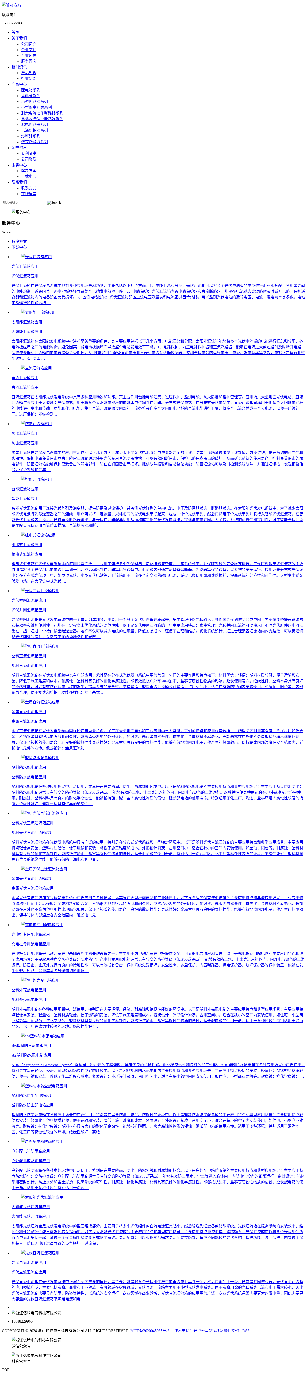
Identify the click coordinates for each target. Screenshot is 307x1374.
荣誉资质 (19, 148)
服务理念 (28, 61)
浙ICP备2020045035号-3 (149, 1331)
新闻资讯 (19, 67)
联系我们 (19, 182)
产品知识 (28, 73)
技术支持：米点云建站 (193, 1331)
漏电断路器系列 (34, 125)
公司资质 (28, 159)
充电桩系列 (30, 96)
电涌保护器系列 (34, 130)
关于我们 (19, 38)
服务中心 (19, 165)
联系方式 (28, 188)
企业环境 (28, 56)
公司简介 (28, 44)
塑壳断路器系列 (34, 142)
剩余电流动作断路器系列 (42, 113)
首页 (15, 32)
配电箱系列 (30, 90)
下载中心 (28, 176)
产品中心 (19, 84)
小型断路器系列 (34, 102)
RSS (245, 1331)
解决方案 (28, 171)
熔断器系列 (30, 136)
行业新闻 (28, 79)
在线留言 (28, 194)
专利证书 (28, 153)
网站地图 (221, 1331)
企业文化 (28, 50)
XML (235, 1331)
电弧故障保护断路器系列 (42, 119)
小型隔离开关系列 (36, 107)
